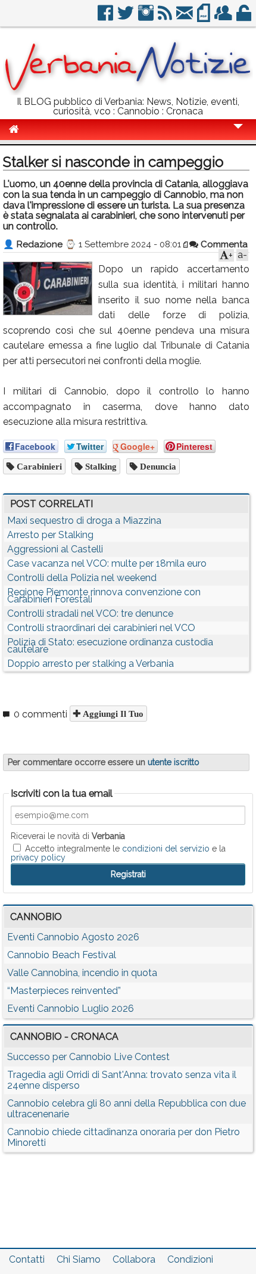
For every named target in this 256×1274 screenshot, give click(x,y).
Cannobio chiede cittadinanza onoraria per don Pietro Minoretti (123, 1137)
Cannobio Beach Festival (61, 955)
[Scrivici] (185, 17)
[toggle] (238, 134)
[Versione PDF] (204, 17)
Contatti (27, 1259)
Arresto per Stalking (50, 534)
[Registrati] (224, 17)
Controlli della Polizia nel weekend (82, 577)
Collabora (134, 1259)
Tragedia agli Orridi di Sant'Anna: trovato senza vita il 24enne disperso (121, 1080)
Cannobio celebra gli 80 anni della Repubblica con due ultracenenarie (126, 1109)
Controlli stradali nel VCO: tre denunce (90, 613)
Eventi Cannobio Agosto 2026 (73, 937)
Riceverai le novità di (68, 836)
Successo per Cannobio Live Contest (88, 1056)
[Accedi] (244, 17)
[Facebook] (106, 17)
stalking (100, 466)
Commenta (223, 244)
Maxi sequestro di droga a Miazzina (84, 520)
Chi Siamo (79, 1259)
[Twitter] (126, 17)
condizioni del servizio (166, 848)
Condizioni (190, 1259)
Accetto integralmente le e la (118, 853)
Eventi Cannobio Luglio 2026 (70, 1008)
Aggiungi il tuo (111, 713)
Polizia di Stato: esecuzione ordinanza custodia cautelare (110, 645)
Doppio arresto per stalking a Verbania (90, 663)
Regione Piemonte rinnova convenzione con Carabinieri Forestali (104, 595)
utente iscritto (173, 762)
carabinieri (38, 466)
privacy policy (38, 857)
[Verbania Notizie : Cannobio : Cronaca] (128, 92)
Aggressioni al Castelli (55, 549)
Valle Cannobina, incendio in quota (82, 972)
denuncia (157, 466)
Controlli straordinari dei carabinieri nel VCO (101, 627)
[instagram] (146, 17)
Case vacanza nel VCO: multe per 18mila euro (107, 563)
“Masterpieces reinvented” (64, 990)
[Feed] (166, 17)
